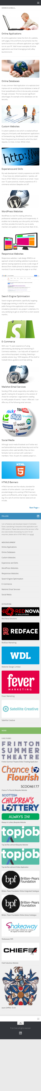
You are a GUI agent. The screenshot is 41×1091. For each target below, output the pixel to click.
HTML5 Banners (10, 482)
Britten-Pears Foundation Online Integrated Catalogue (20, 891)
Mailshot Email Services (14, 386)
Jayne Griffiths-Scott (9, 1008)
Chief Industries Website (10, 963)
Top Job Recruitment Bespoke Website (15, 845)
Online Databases (10, 81)
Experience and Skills (12, 169)
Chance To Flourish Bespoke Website (14, 790)
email (32, 534)
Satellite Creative (8, 720)
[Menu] (38, 2)
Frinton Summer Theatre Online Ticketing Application (20, 762)
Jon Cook (5, 2)
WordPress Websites (12, 211)
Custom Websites (10, 126)
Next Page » (34, 507)
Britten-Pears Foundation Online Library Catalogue (19, 915)
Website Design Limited (11, 667)
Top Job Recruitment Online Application (15, 867)
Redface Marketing (9, 643)
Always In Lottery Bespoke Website (14, 822)
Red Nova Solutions (9, 618)
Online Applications (11, 33)
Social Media (8, 440)
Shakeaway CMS (7, 939)
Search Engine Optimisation (16, 296)
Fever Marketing (8, 696)
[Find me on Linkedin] (38, 516)
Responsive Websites (12, 253)
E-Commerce (8, 341)
